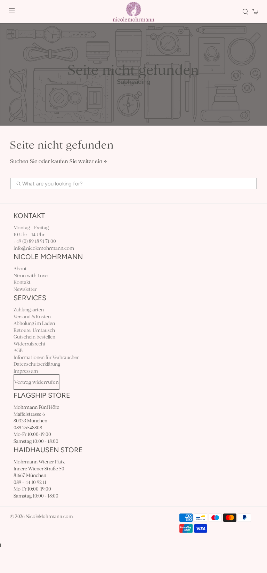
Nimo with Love (31, 276)
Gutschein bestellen (34, 337)
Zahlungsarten (29, 310)
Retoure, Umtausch (34, 330)
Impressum (26, 371)
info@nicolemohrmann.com (44, 248)
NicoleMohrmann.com (49, 516)
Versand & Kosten (32, 317)
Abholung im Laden (34, 323)
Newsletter (25, 289)
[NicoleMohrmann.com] (133, 12)
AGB (18, 350)
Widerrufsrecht (30, 344)
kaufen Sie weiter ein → (79, 161)
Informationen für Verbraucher (46, 357)
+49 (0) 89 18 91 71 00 (35, 241)
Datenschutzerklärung (37, 364)
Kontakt (22, 282)
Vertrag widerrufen (36, 382)
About (20, 269)
